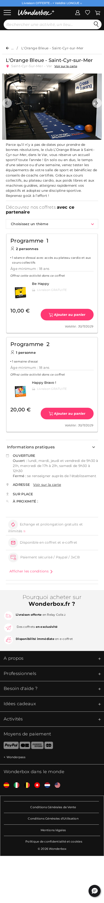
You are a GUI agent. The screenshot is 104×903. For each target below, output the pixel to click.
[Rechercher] (96, 24)
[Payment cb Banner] (25, 746)
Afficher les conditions (29, 571)
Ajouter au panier (69, 314)
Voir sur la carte (65, 66)
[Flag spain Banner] (4, 785)
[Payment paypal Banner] (9, 746)
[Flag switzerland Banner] (35, 785)
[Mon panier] (97, 12)
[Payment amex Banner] (37, 746)
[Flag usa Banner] (55, 785)
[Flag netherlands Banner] (45, 785)
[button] (7, 103)
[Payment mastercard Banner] (49, 746)
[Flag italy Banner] (14, 785)
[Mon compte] (77, 12)
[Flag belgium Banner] (25, 785)
